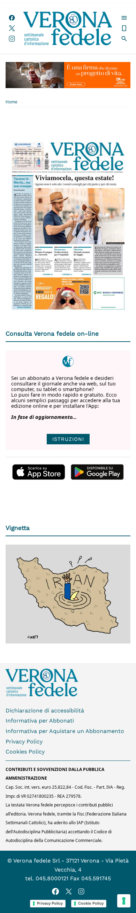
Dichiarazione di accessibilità (45, 710)
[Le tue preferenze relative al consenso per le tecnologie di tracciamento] (123, 900)
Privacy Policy (24, 741)
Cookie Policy (91, 903)
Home (11, 102)
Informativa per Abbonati (40, 720)
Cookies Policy (25, 751)
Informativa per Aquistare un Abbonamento (65, 731)
